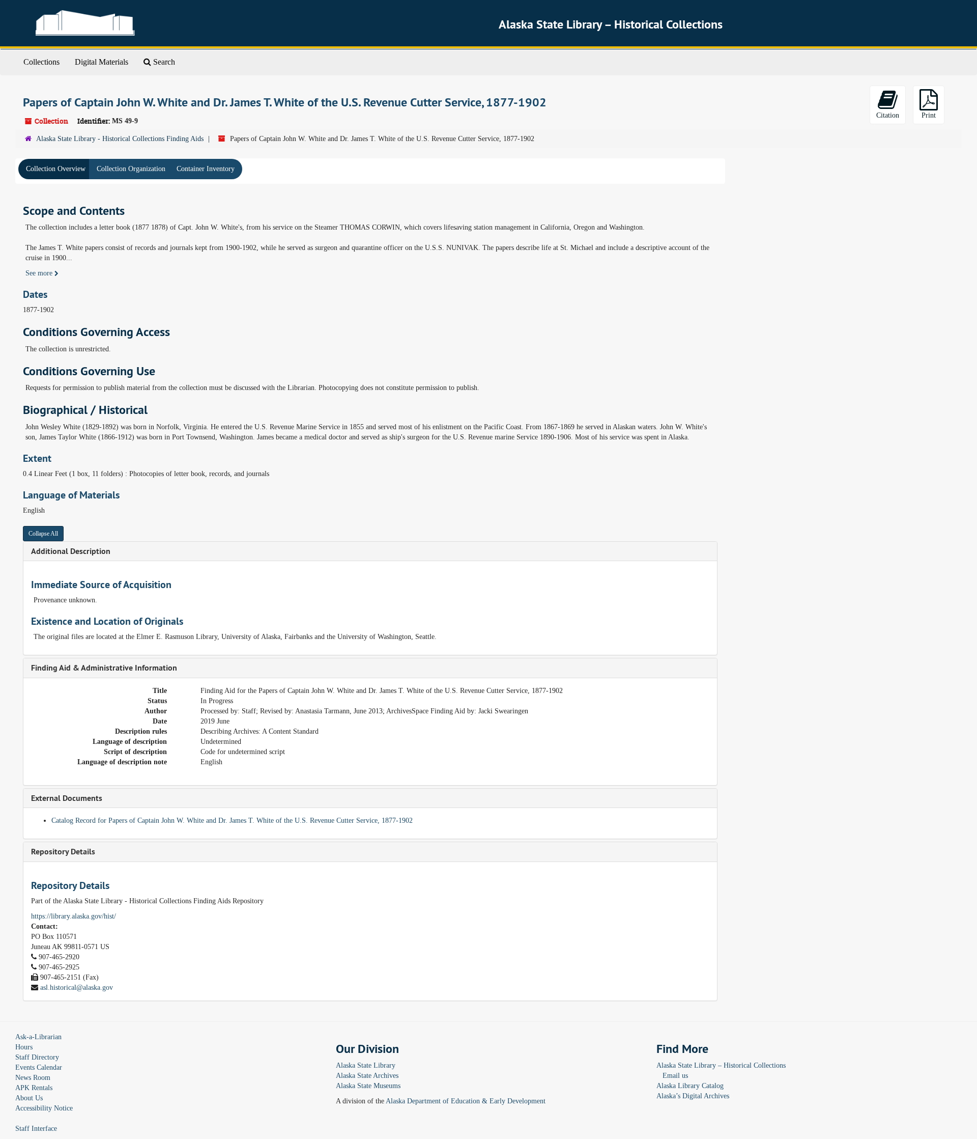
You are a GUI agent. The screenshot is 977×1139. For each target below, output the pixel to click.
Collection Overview (55, 169)
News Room (32, 1077)
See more (39, 273)
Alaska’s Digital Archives (692, 1096)
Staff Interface (36, 1128)
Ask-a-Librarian (38, 1037)
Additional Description (70, 551)
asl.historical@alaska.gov (76, 987)
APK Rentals (33, 1088)
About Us (29, 1098)
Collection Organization (131, 169)
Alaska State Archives (367, 1075)
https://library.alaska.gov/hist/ (73, 916)
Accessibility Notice (44, 1108)
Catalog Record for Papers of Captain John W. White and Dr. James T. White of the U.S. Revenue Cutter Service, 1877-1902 (232, 820)
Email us (675, 1075)
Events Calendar (38, 1067)
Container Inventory (206, 169)
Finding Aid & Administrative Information (104, 667)
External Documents (66, 798)
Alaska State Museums (368, 1086)
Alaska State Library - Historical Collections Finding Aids (120, 139)
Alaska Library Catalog (690, 1086)
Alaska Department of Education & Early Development (465, 1101)
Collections (41, 62)
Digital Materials (101, 62)
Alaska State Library (365, 1065)
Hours (24, 1047)
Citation (887, 115)
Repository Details (63, 851)
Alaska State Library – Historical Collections (721, 1065)
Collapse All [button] (43, 533)
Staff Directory (37, 1057)
